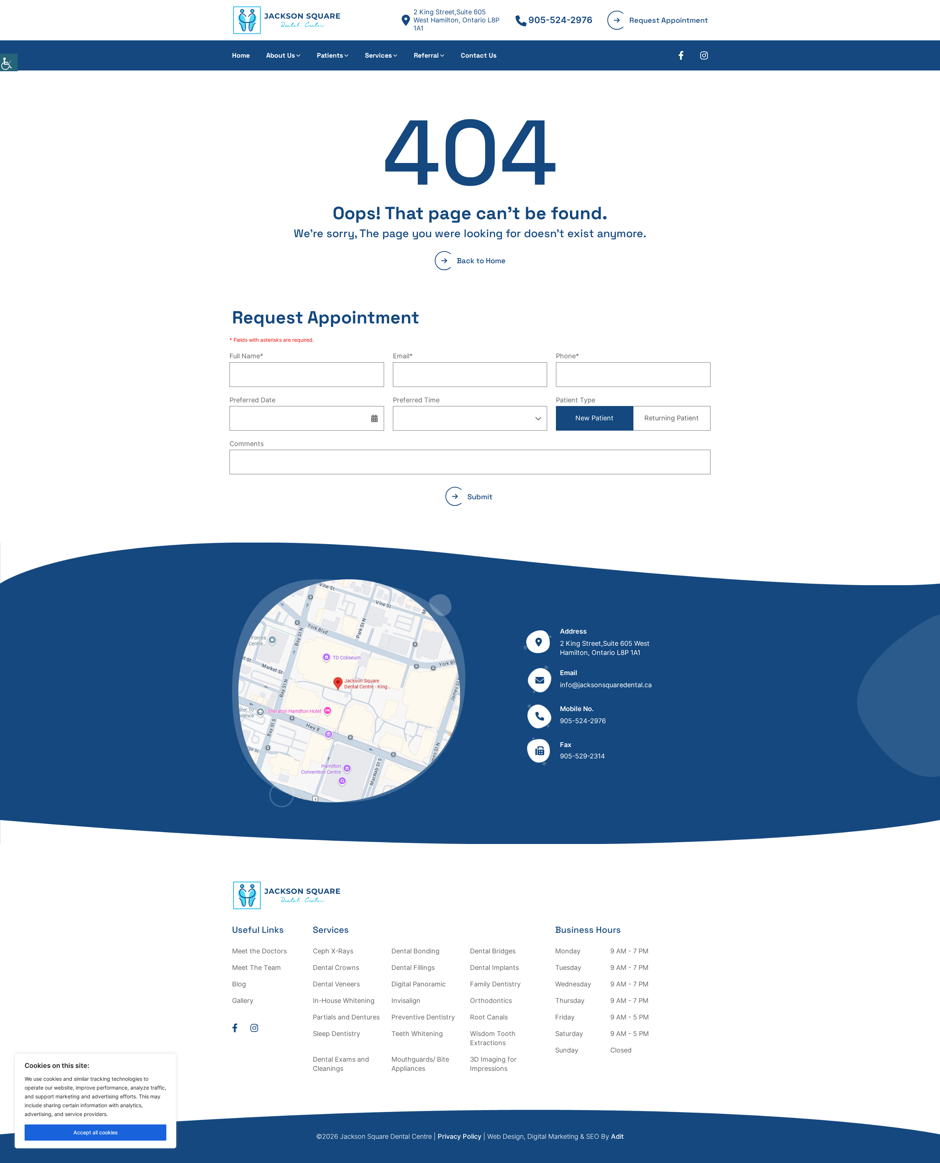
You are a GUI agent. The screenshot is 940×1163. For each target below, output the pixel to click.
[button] (9, 62)
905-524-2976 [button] (560, 20)
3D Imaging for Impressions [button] (493, 1063)
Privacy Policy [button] (459, 1136)
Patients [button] (330, 55)
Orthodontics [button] (491, 1000)
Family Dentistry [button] (495, 984)
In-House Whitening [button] (344, 1000)
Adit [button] (617, 1136)
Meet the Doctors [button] (259, 951)
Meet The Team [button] (256, 967)
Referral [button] (426, 55)
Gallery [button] (242, 1000)
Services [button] (378, 55)
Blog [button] (239, 984)
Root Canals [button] (489, 1017)
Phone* (567, 356)
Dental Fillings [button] (413, 967)
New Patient (594, 418)
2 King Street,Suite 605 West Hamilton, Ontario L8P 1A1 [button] (456, 20)
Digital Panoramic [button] (418, 984)
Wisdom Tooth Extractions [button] (493, 1038)
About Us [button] (280, 55)
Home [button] (241, 55)
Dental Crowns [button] (336, 967)
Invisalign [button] (405, 1000)
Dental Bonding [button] (415, 951)
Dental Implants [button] (494, 967)
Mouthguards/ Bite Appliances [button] (420, 1063)
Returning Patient (671, 418)
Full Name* (246, 356)
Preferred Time (416, 400)
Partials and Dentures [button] (346, 1017)
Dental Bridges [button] (493, 951)
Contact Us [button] (478, 55)
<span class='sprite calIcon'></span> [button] (374, 418)
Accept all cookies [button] (95, 1132)
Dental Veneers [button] (336, 984)
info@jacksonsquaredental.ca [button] (606, 685)
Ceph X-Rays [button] (333, 951)
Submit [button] (479, 496)
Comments (246, 444)
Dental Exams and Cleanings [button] (341, 1063)
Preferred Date (252, 400)
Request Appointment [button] (668, 20)
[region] (95, 1101)
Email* (403, 356)
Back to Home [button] (481, 260)
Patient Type (575, 400)
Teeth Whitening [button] (417, 1033)
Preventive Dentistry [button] (423, 1017)
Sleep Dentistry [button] (336, 1033)
